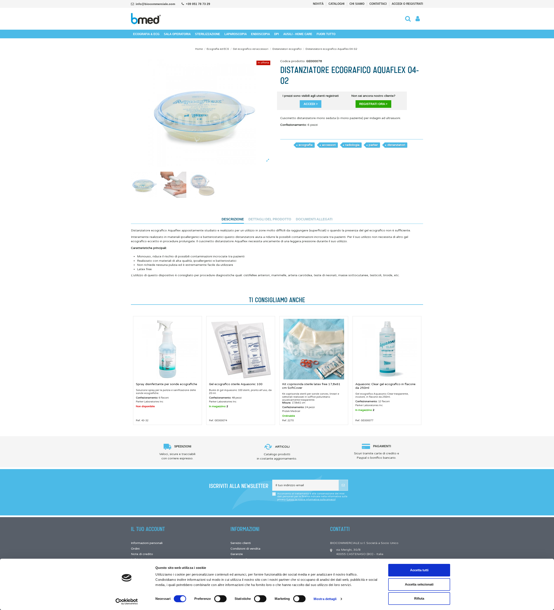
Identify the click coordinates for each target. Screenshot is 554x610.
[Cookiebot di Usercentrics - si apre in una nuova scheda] (127, 601)
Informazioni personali (147, 543)
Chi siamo (357, 3)
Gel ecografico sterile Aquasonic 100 (236, 384)
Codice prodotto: (292, 61)
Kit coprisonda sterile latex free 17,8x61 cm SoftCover (311, 386)
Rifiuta (419, 598)
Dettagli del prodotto (269, 219)
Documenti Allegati (314, 219)
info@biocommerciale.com (155, 4)
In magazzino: (217, 406)
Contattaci (378, 3)
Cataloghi (337, 3)
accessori (329, 145)
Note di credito (142, 554)
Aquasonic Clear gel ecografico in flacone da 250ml (385, 386)
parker (373, 145)
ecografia (305, 145)
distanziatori (396, 145)
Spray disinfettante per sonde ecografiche (166, 384)
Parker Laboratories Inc (149, 401)
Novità (318, 3)
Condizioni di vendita (245, 548)
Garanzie (236, 554)
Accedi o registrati (407, 3)
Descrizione (233, 219)
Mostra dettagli (325, 599)
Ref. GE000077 (364, 420)
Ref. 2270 (288, 420)
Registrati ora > (373, 104)
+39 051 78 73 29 (198, 4)
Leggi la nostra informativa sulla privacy (311, 499)
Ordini (135, 548)
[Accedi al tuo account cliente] (418, 19)
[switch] (220, 598)
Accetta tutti (419, 570)
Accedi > (311, 104)
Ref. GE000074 (218, 420)
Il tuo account (148, 529)
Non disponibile (145, 406)
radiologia (352, 145)
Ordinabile (288, 415)
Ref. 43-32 (142, 420)
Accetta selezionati (419, 584)
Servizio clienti (240, 543)
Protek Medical (291, 411)
